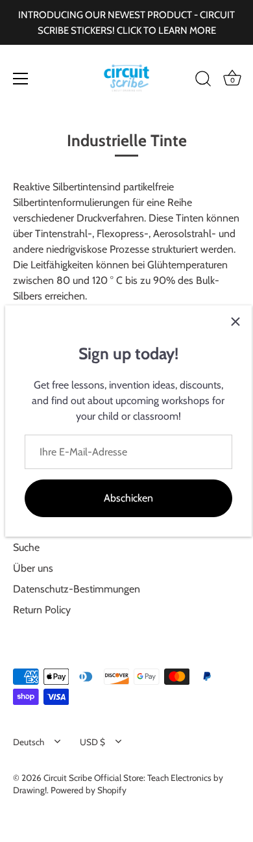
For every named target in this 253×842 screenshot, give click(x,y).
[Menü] (20, 78)
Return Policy (42, 610)
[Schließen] (235, 321)
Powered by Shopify (88, 790)
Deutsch (28, 742)
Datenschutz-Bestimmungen (76, 589)
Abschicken (128, 498)
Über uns (33, 568)
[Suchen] (203, 80)
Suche (26, 547)
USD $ (92, 742)
